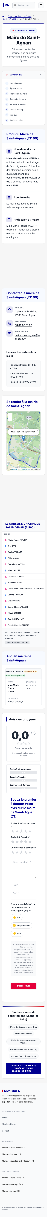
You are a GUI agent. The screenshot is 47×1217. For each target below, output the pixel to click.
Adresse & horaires (16, 104)
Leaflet (14, 469)
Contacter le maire (16, 99)
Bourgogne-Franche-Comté (19, 16)
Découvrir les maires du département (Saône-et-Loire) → (23, 1068)
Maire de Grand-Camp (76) (13, 1177)
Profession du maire (16, 94)
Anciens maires (14, 120)
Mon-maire (12, 1091)
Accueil (5, 1117)
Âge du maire (14, 88)
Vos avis (12, 115)
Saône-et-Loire (9, 19)
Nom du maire (14, 83)
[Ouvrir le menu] (41, 5)
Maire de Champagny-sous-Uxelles (23, 1041)
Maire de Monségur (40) (12, 1184)
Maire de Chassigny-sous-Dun (23, 1027)
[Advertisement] (23, 266)
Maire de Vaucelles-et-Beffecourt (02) (18, 1161)
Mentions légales (9, 1124)
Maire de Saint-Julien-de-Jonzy (23, 1049)
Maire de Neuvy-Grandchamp (23, 1056)
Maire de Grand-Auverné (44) (14, 1147)
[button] (23, 438)
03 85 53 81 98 (23, 325)
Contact (5, 1131)
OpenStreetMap (25, 469)
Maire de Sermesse (23, 1033)
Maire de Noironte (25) (11, 1154)
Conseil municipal (15, 109)
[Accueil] (3, 16)
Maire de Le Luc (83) (11, 1191)
